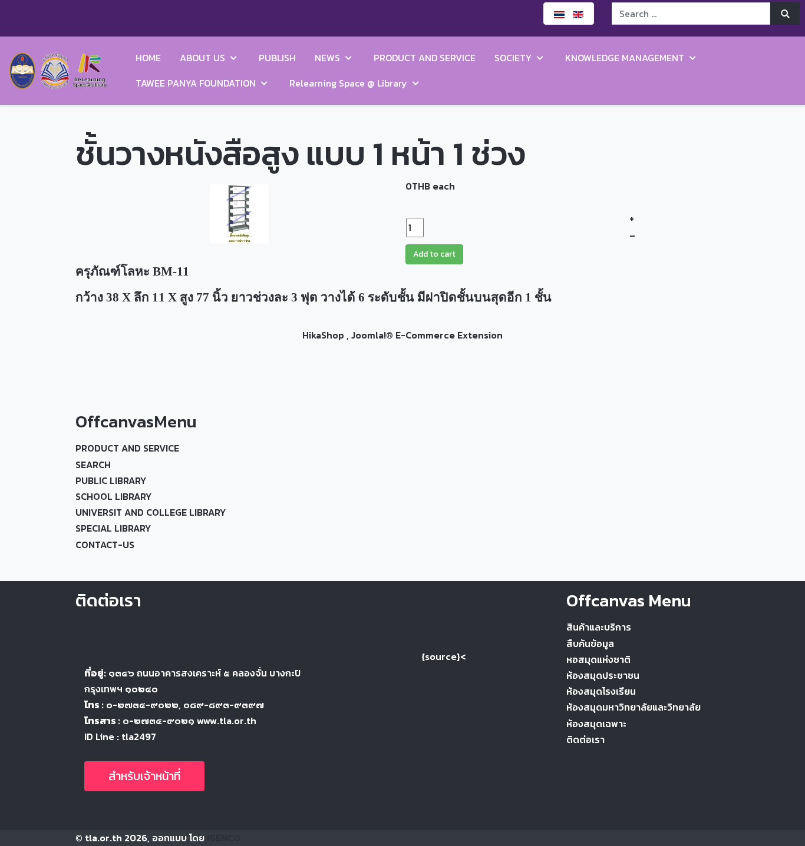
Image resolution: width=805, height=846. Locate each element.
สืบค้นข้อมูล (590, 643)
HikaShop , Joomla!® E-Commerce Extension (402, 335)
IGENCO (223, 838)
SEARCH (93, 464)
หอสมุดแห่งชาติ (598, 659)
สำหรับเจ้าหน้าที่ (144, 776)
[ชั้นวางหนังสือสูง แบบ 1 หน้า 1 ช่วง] (239, 212)
